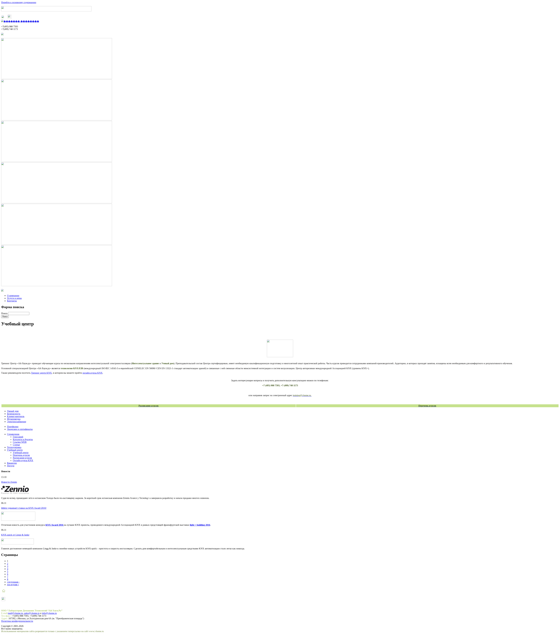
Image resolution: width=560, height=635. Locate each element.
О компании (13, 295)
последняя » (13, 584)
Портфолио (12, 426)
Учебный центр (15, 450)
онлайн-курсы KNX (93, 373)
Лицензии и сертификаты (20, 429)
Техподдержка (14, 447)
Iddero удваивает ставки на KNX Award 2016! (23, 508)
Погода (10, 465)
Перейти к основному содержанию (18, 2)
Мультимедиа (13, 419)
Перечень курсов (21, 455)
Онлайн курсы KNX (23, 460)
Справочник (13, 434)
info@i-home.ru (49, 613)
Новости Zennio (9, 482)
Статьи (16, 444)
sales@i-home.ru (31, 613)
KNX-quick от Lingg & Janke (15, 535)
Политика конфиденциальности (17, 621)
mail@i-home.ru (15, 613)
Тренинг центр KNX (41, 373)
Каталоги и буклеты (23, 439)
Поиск (4, 313)
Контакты (12, 301)
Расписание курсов (22, 458)
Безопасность (13, 413)
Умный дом (13, 411)
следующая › (13, 582)
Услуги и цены (14, 298)
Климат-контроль (15, 416)
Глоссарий (18, 437)
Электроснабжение (16, 421)
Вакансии (12, 463)
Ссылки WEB (20, 442)
